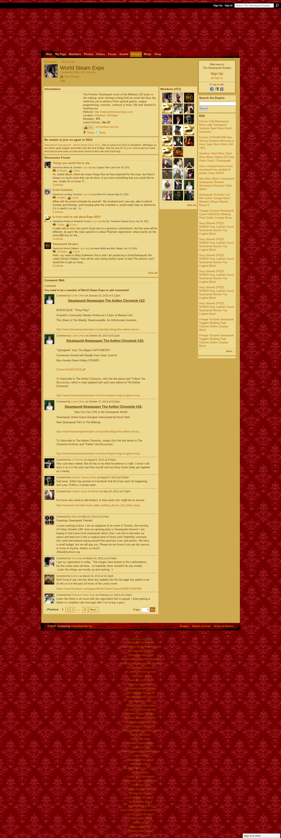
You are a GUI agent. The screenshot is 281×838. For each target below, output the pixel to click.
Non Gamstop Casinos (140, 651)
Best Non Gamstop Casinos (140, 718)
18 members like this (107, 127)
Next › (93, 609)
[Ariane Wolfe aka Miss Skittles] (189, 145)
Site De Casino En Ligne (140, 814)
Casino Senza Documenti (140, 789)
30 (62, 170)
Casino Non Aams (140, 734)
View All (152, 273)
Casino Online (140, 755)
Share (90, 132)
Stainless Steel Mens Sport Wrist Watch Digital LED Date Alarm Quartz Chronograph (216, 157)
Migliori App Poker (140, 826)
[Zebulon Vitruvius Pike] (189, 123)
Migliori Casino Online (140, 831)
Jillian (74, 516)
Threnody (76, 558)
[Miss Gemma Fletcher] (167, 134)
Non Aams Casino (140, 764)
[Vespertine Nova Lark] (167, 189)
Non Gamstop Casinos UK (140, 726)
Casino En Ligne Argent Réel (140, 780)
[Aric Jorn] (178, 156)
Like (90, 127)
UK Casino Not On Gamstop (140, 671)
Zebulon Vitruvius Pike (83, 477)
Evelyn (75, 576)
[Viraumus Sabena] (189, 178)
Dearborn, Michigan (106, 115)
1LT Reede (77, 459)
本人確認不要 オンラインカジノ (140, 768)
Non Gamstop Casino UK (141, 667)
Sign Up (217, 5)
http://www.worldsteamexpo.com (113, 111)
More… (230, 351)
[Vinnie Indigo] (167, 178)
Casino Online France (140, 806)
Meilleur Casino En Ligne (140, 713)
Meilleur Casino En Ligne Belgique (140, 751)
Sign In (228, 5)
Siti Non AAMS (140, 822)
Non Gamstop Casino (141, 701)
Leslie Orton (78, 295)
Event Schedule (63, 189)
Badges (184, 626)
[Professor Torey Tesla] (178, 112)
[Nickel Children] (189, 101)
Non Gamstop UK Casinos (140, 697)
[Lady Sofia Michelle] (178, 101)
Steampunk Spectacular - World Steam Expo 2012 (72, 145)
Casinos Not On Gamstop (140, 642)
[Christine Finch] (189, 134)
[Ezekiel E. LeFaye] (178, 199)
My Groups (68, 61)
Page (136, 609)
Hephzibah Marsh (81, 626)
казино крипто (140, 772)
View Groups (71, 76)
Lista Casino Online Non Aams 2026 (140, 810)
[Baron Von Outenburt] (167, 145)
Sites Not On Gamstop (140, 684)
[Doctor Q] (189, 112)
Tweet (102, 132)
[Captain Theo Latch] (178, 134)
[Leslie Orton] (189, 189)
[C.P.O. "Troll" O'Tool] (178, 123)
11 (85, 609)
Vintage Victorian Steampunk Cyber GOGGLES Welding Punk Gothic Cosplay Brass (216, 214)
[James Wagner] (189, 156)
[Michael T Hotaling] (189, 199)
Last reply (88, 167)
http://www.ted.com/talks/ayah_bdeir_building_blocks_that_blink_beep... (99, 505)
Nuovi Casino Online (140, 801)
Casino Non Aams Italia (141, 655)
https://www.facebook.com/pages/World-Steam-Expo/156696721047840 (99, 588)
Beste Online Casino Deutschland (140, 659)
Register (127, 148)
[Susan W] (167, 123)
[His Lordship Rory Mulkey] (178, 178)
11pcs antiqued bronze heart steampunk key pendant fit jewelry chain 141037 (216, 170)
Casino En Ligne (140, 676)
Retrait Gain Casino (141, 793)
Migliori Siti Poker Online (140, 759)
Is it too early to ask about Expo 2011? (77, 216)
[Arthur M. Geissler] (51, 76)
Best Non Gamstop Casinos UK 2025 (140, 663)
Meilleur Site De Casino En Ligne (140, 730)
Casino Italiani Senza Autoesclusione (140, 646)
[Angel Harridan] (178, 167)
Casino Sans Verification (140, 776)
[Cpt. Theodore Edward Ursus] (167, 156)
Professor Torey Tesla (83, 595)
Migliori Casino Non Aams (140, 705)
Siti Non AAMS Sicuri (140, 818)
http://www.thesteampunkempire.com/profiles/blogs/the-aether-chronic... (99, 329)
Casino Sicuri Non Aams (140, 797)
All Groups (50, 61)
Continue (58, 184)
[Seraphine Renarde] (167, 167)
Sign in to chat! (252, 836)
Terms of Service (224, 626)
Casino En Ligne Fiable (140, 680)
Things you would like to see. (71, 163)
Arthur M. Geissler (84, 72)
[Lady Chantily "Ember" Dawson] (167, 199)
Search (277, 5)
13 (62, 251)
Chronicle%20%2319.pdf (71, 369)
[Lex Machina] (189, 167)
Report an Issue (201, 626)
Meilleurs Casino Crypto (140, 743)
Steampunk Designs (65, 244)
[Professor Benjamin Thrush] (167, 112)
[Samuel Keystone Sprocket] (178, 145)
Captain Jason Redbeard (85, 491)
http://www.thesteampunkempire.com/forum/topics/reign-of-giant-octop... (99, 395)
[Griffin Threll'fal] (178, 189)
